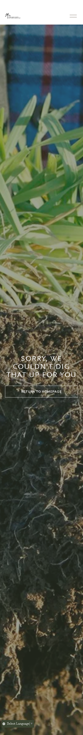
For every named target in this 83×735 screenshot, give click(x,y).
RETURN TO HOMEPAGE (41, 391)
